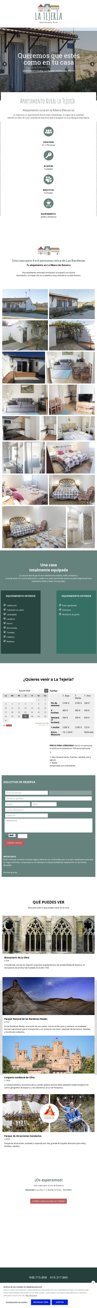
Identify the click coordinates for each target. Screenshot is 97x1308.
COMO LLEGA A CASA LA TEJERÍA (48, 1201)
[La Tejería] (48, 23)
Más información (31, 1296)
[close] (93, 1283)
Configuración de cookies (16, 1302)
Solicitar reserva (14, 842)
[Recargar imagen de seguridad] (6, 835)
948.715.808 (38, 1277)
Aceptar (60, 1302)
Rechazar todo (40, 1302)
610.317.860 (59, 1277)
